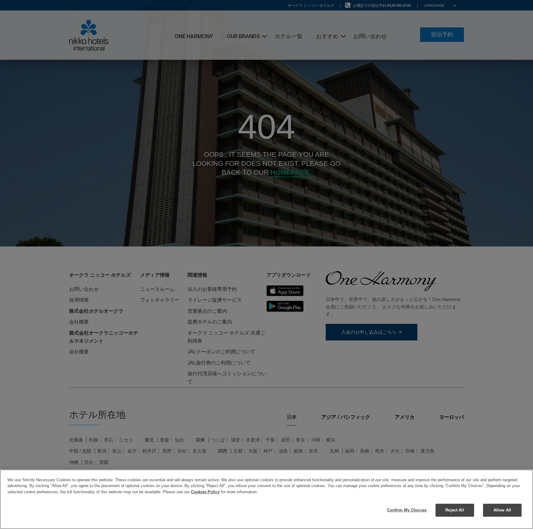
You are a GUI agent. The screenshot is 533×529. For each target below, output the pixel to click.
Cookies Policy (205, 492)
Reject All (454, 510)
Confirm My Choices (407, 510)
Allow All (502, 510)
